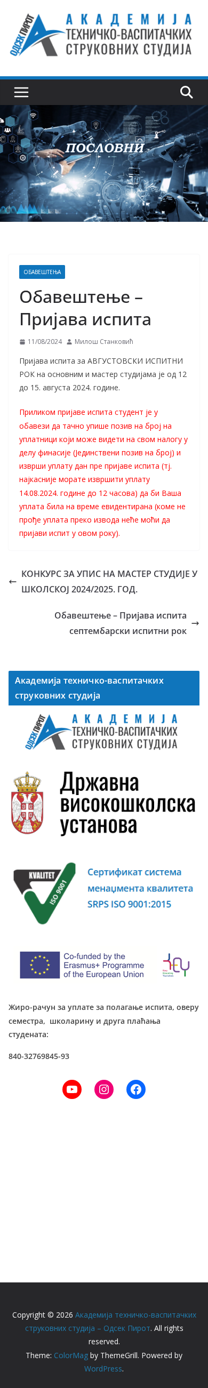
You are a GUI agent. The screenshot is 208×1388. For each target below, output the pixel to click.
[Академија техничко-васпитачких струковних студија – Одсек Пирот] (104, 112)
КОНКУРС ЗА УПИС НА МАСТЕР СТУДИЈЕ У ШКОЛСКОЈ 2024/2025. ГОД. (109, 581)
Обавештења (42, 272)
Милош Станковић (104, 341)
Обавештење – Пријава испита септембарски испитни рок (120, 623)
